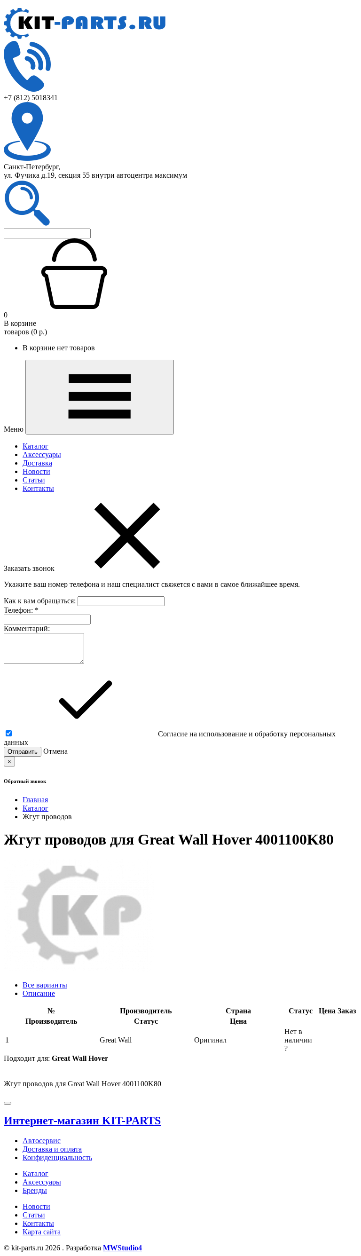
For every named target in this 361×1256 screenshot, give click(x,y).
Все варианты (45, 985)
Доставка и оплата (52, 1149)
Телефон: (21, 610)
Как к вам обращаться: (41, 601)
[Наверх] (7, 1103)
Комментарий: (27, 628)
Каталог (35, 446)
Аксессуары (42, 454)
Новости (36, 471)
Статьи (34, 480)
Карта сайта (42, 1232)
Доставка (37, 463)
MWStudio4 (122, 1248)
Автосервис (42, 1141)
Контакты (38, 488)
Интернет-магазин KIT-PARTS (82, 1120)
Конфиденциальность (57, 1157)
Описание (39, 993)
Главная (35, 800)
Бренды (35, 1190)
